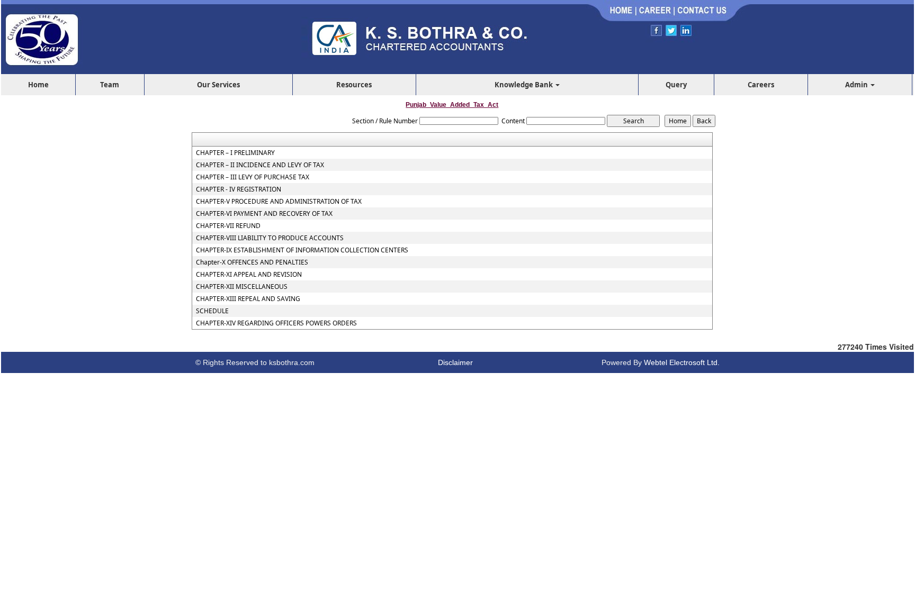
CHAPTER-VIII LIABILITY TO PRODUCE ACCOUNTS (270, 238)
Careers (761, 84)
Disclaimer (455, 362)
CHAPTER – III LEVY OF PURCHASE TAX (252, 177)
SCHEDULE (212, 311)
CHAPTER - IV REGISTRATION (238, 189)
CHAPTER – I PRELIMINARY (235, 153)
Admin (857, 84)
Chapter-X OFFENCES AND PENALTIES (252, 262)
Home (38, 84)
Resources (354, 84)
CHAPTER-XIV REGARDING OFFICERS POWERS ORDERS (276, 323)
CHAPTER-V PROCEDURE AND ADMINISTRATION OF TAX (279, 201)
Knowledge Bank (524, 84)
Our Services (218, 84)
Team (109, 84)
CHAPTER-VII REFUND (228, 226)
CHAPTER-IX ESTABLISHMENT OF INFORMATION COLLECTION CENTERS (302, 250)
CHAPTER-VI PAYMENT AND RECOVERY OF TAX (264, 214)
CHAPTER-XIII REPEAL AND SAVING (248, 299)
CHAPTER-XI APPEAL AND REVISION (249, 274)
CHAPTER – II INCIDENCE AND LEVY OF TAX (260, 165)
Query (676, 84)
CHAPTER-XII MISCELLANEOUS (242, 287)
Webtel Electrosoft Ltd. (682, 362)
